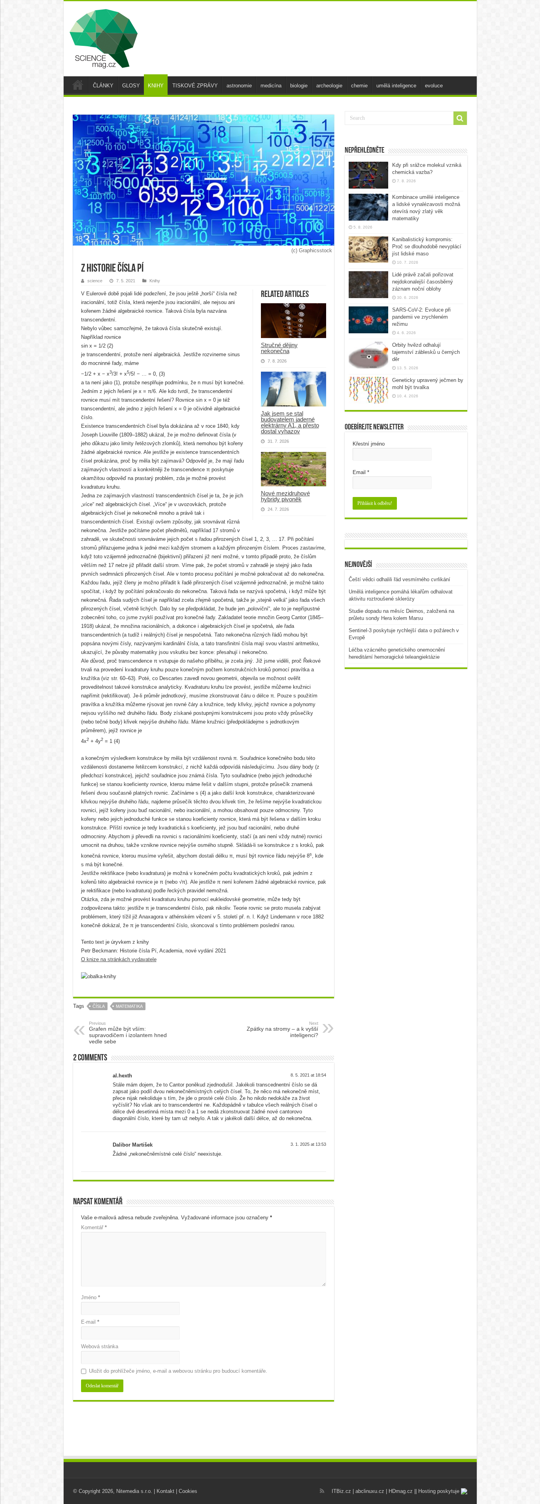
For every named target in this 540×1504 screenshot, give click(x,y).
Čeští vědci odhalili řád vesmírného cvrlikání (399, 579)
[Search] (460, 118)
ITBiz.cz (341, 1491)
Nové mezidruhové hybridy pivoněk (285, 496)
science (94, 280)
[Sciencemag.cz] (104, 37)
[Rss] (322, 1491)
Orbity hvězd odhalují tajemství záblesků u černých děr (426, 352)
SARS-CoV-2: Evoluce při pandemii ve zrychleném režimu (421, 317)
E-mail (90, 1322)
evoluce (434, 86)
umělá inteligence (396, 86)
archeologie (329, 86)
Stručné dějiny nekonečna (279, 348)
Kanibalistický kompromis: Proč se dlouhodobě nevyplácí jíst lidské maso (426, 246)
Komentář (94, 1227)
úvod (78, 84)
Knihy (154, 280)
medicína (271, 86)
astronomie (239, 86)
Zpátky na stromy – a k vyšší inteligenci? (282, 1029)
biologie (299, 86)
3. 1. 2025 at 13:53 (308, 1144)
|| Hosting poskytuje (437, 1491)
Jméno (90, 1297)
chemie (359, 86)
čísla (99, 1006)
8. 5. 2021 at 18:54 (308, 1075)
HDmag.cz (401, 1491)
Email (361, 472)
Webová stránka (99, 1346)
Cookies (188, 1491)
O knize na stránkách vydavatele (119, 959)
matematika (129, 1006)
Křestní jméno (369, 444)
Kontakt (165, 1491)
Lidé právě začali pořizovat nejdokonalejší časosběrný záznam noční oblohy (422, 282)
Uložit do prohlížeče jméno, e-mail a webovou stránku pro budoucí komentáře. (178, 1371)
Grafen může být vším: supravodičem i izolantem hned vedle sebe (128, 1033)
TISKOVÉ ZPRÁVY (195, 86)
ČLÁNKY (103, 86)
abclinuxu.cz (369, 1491)
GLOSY (131, 86)
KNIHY (156, 86)
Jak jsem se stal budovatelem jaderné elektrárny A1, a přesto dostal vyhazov (290, 422)
